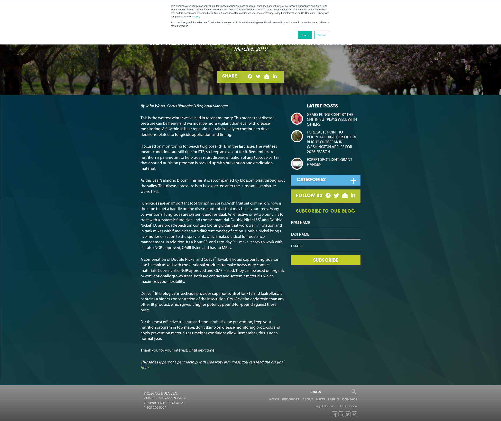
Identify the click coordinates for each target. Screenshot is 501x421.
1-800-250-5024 (155, 407)
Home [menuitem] (274, 399)
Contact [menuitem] (349, 399)
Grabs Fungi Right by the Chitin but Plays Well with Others (332, 120)
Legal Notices (324, 406)
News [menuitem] (320, 399)
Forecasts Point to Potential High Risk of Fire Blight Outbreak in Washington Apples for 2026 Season (332, 142)
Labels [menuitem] (333, 399)
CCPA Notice (347, 406)
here (145, 368)
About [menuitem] (307, 399)
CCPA (196, 16)
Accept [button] (305, 35)
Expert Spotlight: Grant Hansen (329, 162)
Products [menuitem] (290, 399)
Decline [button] (322, 35)
